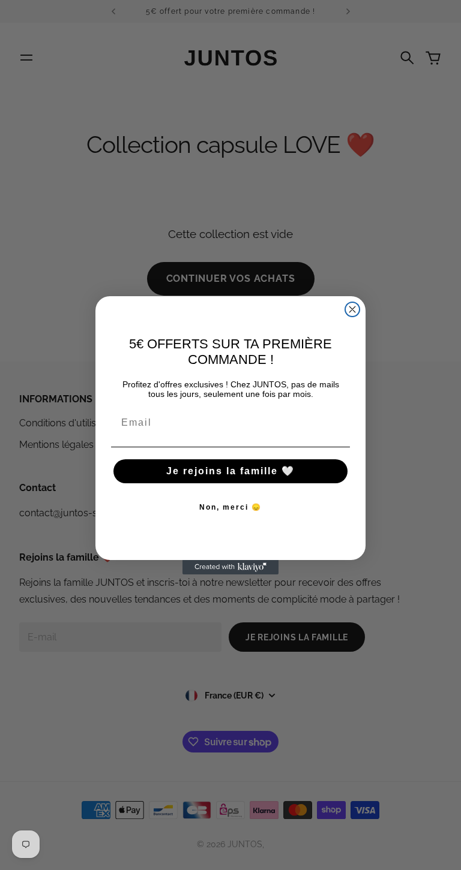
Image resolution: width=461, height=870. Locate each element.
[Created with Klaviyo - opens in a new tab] (230, 567)
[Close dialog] (352, 309)
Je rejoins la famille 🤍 (230, 471)
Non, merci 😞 (230, 507)
